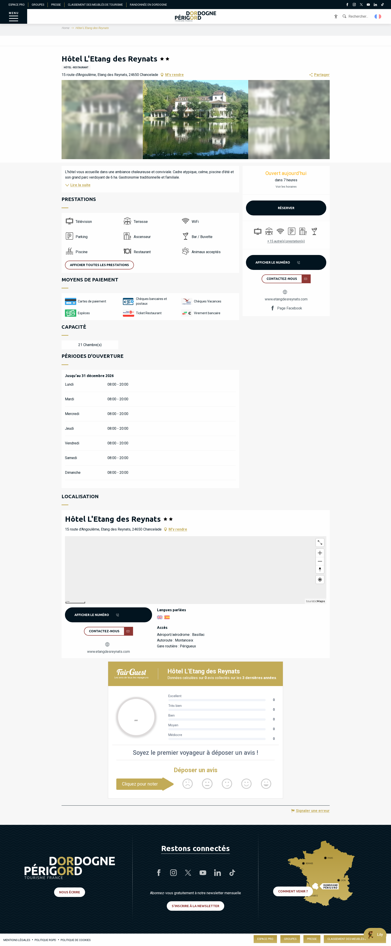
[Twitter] (361, 5)
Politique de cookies (76, 940)
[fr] (378, 16)
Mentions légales (16, 940)
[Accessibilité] (336, 16)
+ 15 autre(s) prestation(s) (286, 241)
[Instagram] (354, 5)
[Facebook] (347, 5)
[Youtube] (368, 5)
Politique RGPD (45, 940)
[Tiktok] (382, 5)
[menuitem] (195, 16)
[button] (378, 16)
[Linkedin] (375, 5)
